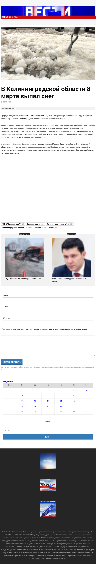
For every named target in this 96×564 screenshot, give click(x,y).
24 (9, 412)
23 (87, 406)
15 (74, 401)
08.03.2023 (7, 102)
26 (35, 412)
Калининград (35, 224)
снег (53, 228)
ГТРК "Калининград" (13, 224)
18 (22, 406)
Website (6, 318)
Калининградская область (17, 228)
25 (22, 412)
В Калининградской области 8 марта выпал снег (45, 92)
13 (48, 401)
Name (6, 295)
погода (40, 228)
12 (35, 401)
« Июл (47, 421)
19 (35, 406)
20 (48, 406)
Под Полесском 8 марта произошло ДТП (23, 279)
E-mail (6, 307)
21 (61, 406)
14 (61, 401)
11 (22, 401)
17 (9, 406)
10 (9, 401)
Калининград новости (60, 224)
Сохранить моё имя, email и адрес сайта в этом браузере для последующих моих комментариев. (45, 329)
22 (74, 406)
